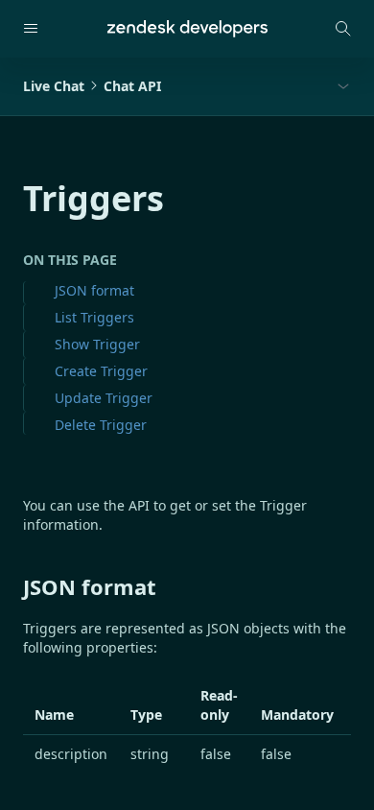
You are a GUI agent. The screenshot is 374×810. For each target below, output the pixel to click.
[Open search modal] (343, 29)
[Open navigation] (31, 29)
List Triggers (94, 317)
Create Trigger (101, 371)
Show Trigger (97, 344)
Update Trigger (103, 398)
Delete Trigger (101, 425)
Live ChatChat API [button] (92, 86)
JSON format (94, 290)
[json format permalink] (13, 586)
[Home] (187, 29)
